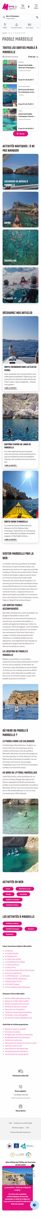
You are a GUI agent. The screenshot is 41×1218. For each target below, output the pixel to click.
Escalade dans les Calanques (16, 1051)
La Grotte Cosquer (12, 984)
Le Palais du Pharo (12, 965)
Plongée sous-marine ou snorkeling (18, 1034)
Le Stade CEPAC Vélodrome (16, 979)
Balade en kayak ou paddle (15, 1029)
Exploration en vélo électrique (16, 1048)
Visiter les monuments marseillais (18, 1012)
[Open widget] (34, 1205)
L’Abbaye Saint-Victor (13, 981)
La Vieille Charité (11, 953)
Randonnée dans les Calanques (17, 1037)
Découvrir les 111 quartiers (15, 1009)
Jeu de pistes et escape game (17, 1054)
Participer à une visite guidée (16, 1015)
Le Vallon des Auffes (13, 959)
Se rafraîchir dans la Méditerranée (18, 1018)
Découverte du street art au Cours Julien (21, 1043)
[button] (15, 7)
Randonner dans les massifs (16, 1007)
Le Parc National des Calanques (17, 987)
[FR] (15, 7)
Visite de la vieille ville (13, 1040)
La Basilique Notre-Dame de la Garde (19, 970)
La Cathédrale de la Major (15, 962)
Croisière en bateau (12, 1032)
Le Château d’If (11, 956)
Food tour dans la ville (13, 1046)
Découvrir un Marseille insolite (17, 1001)
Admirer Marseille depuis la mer (17, 998)
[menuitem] (9, 7)
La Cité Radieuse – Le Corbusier (17, 976)
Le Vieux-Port (10, 967)
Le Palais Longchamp (13, 973)
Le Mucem (9, 951)
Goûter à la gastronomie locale (17, 1004)
